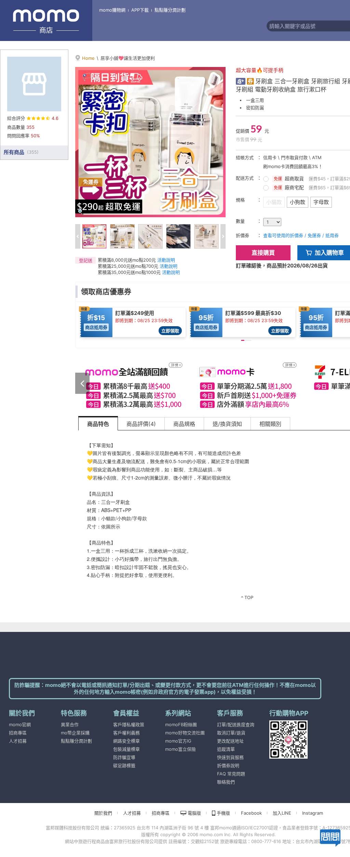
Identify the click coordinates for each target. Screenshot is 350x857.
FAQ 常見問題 (231, 773)
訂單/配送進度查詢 (235, 724)
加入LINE (282, 813)
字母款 (321, 202)
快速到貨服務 (230, 757)
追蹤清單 (226, 749)
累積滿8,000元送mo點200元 (127, 260)
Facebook (251, 813)
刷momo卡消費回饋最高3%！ (293, 166)
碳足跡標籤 (124, 765)
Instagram (312, 813)
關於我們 (103, 813)
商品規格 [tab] (184, 423)
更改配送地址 (230, 741)
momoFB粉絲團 (181, 724)
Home (88, 58)
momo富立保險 (180, 749)
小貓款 (274, 202)
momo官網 (20, 724)
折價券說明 (228, 765)
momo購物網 (112, 10)
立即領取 (170, 330)
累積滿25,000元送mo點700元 (128, 266)
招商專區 (18, 732)
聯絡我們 (226, 782)
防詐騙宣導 (124, 757)
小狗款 (297, 202)
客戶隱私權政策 (128, 724)
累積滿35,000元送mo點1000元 (129, 272)
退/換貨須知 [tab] (227, 423)
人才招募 (18, 741)
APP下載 (140, 10)
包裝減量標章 (126, 749)
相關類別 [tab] (270, 423)
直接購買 (263, 252)
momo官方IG (178, 741)
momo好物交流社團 (185, 732)
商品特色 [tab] (98, 423)
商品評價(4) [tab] (141, 423)
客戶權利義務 (126, 732)
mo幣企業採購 (75, 732)
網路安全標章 (126, 741)
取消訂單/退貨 (231, 732)
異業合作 (70, 724)
